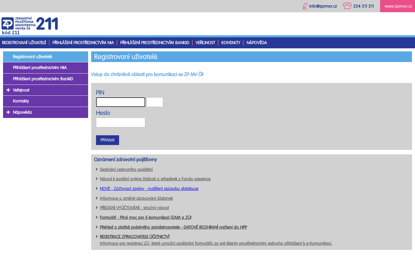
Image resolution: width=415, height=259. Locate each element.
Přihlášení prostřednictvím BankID (154, 42)
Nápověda (257, 42)
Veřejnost (205, 42)
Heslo (103, 113)
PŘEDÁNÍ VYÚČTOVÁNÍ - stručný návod (134, 207)
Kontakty (230, 42)
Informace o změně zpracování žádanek (136, 198)
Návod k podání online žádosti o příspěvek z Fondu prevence (155, 178)
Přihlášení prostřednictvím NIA (83, 42)
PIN (100, 92)
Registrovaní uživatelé (24, 42)
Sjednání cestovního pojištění (126, 169)
